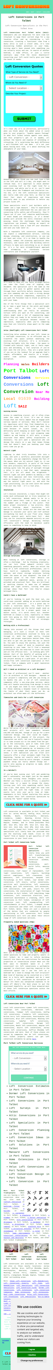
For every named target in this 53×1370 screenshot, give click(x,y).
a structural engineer (21, 1229)
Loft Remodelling (40, 1281)
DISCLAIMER (46, 12)
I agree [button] (32, 1349)
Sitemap (5, 1340)
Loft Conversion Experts (16, 1283)
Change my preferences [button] (32, 1360)
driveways (8, 1222)
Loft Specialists (24, 1285)
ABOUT (32, 12)
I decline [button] (32, 1355)
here (34, 1039)
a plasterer (25, 1215)
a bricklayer (18, 1224)
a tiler (36, 1231)
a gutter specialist (37, 1217)
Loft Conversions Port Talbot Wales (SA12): (26, 32)
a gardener (36, 1222)
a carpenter (18, 1213)
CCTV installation (25, 1220)
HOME (27, 12)
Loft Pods (37, 1283)
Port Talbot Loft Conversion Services (23, 1043)
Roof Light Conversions (14, 1294)
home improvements (21, 1233)
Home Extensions (22, 1292)
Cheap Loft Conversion (20, 1281)
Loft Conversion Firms (26, 1288)
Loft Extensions (24, 1290)
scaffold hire (34, 1226)
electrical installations (16, 1235)
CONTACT (38, 12)
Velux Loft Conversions (37, 1294)
